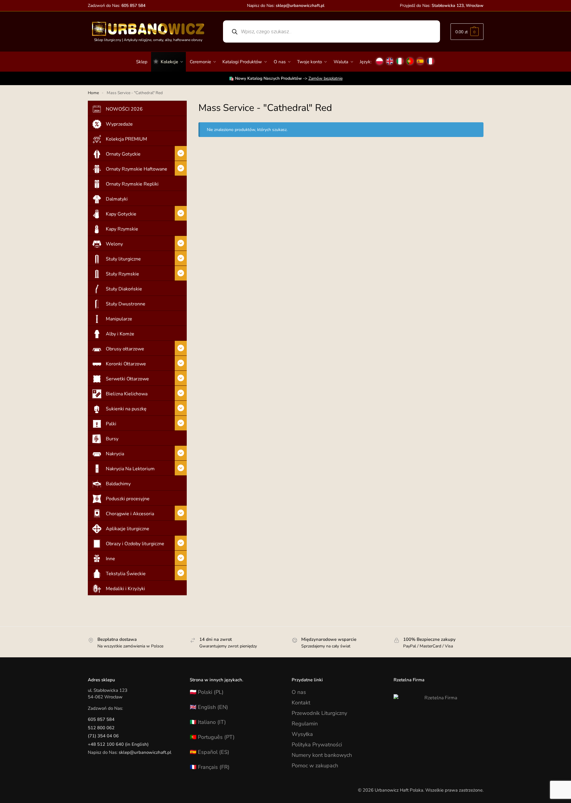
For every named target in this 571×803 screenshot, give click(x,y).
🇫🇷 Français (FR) (210, 767)
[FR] (430, 58)
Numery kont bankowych (322, 755)
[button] (467, 31)
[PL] (379, 58)
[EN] (389, 58)
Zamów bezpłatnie (325, 78)
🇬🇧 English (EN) (209, 707)
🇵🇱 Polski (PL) (207, 692)
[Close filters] (188, 105)
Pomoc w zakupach (315, 765)
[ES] (420, 58)
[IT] (399, 58)
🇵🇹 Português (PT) (212, 737)
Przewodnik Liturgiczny (319, 713)
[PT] (410, 58)
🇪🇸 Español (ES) (209, 752)
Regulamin (305, 723)
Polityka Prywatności (317, 744)
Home (93, 93)
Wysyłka (302, 734)
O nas (299, 692)
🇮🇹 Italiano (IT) (208, 722)
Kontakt (301, 702)
